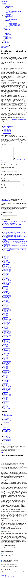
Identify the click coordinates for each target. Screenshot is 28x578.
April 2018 (5, 289)
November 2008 (7, 380)
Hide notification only (12, 576)
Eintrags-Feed (6, 429)
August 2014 (6, 323)
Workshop (18, 121)
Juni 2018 (5, 287)
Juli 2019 (5, 274)
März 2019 (5, 277)
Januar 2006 (6, 401)
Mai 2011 (5, 357)
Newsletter (5, 419)
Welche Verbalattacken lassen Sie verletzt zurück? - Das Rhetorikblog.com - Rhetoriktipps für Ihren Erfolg (15, 234)
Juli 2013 (5, 336)
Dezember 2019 (7, 270)
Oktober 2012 (6, 342)
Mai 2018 (5, 288)
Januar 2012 (6, 349)
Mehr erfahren (5, 452)
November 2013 (7, 332)
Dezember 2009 (7, 371)
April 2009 (5, 377)
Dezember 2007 (7, 386)
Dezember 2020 (7, 267)
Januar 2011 (6, 359)
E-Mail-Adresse (5, 180)
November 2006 (7, 395)
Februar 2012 (6, 348)
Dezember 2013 (7, 331)
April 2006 (5, 398)
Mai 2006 (5, 397)
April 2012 (5, 346)
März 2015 (5, 317)
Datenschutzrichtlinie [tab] (5, 569)
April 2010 (5, 367)
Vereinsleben (3, 47)
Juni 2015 (5, 313)
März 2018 (5, 291)
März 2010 (5, 368)
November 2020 (7, 269)
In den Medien (6, 418)
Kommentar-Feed (7, 430)
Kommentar (4, 187)
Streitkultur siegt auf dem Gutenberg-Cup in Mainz (14, 248)
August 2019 (6, 273)
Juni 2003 (5, 405)
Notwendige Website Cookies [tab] (7, 480)
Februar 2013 (6, 339)
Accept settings (4, 576)
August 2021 (6, 264)
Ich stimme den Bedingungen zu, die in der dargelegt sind (11, 200)
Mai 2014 (5, 326)
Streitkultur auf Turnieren (9, 420)
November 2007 (7, 388)
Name (2, 178)
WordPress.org (6, 431)
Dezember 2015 (7, 309)
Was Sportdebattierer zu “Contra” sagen (12, 224)
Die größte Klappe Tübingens (14, 235)
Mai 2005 (5, 402)
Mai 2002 (5, 407)
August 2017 (6, 299)
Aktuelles (5, 414)
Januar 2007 (6, 393)
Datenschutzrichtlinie (5, 200)
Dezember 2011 (7, 350)
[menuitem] (15, 3)
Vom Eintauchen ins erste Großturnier (12, 227)
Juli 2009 (5, 374)
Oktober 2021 (6, 262)
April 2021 (5, 266)
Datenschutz (3, 575)
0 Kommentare (13, 119)
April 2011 (5, 358)
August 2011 (6, 353)
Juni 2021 (5, 265)
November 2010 (7, 362)
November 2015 (7, 310)
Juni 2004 (5, 403)
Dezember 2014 (7, 319)
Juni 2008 (5, 383)
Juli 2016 (5, 304)
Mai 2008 (5, 384)
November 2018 (7, 282)
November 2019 (7, 271)
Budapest (9, 121)
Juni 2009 (5, 375)
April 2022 (5, 261)
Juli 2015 (5, 311)
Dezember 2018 (7, 280)
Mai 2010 (5, 366)
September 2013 (7, 335)
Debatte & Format (7, 415)
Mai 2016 (5, 306)
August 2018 (6, 284)
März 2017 (5, 301)
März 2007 (5, 392)
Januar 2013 (6, 340)
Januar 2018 (6, 293)
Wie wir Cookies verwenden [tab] (7, 461)
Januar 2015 (6, 318)
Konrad (14, 121)
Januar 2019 (6, 279)
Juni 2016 (5, 305)
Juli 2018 (5, 286)
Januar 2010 (6, 370)
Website (2, 184)
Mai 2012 (5, 345)
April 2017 (5, 300)
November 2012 (7, 341)
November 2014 (7, 321)
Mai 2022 (5, 260)
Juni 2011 (5, 355)
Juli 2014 (5, 324)
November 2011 (7, 352)
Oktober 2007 (6, 389)
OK (1, 452)
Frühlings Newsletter (8, 225)
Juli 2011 (5, 354)
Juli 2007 (5, 390)
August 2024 (6, 256)
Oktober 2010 (6, 363)
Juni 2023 (5, 257)
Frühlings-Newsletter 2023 (9, 223)
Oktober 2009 (6, 372)
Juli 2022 (5, 258)
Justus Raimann (22, 119)
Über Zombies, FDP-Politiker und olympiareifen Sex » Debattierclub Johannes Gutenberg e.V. (15, 246)
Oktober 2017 (6, 297)
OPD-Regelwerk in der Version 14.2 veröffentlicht (14, 221)
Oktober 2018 (6, 283)
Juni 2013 (5, 337)
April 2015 (5, 315)
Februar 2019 (6, 278)
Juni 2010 (5, 364)
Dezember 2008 (7, 379)
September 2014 (7, 322)
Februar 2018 (6, 292)
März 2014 (5, 328)
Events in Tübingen (7, 417)
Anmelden (5, 427)
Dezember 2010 (7, 361)
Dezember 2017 (7, 295)
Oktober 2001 (6, 408)
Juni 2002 (5, 406)
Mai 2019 (5, 275)
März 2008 (5, 385)
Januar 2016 (6, 308)
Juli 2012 (5, 344)
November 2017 (7, 296)
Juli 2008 (5, 381)
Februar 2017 (6, 302)
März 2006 (5, 399)
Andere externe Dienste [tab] (6, 531)
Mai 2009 (5, 376)
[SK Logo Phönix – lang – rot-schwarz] (5, 1)
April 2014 (5, 327)
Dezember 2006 (7, 394)
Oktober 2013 (6, 333)
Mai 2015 (5, 314)
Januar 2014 (6, 330)
